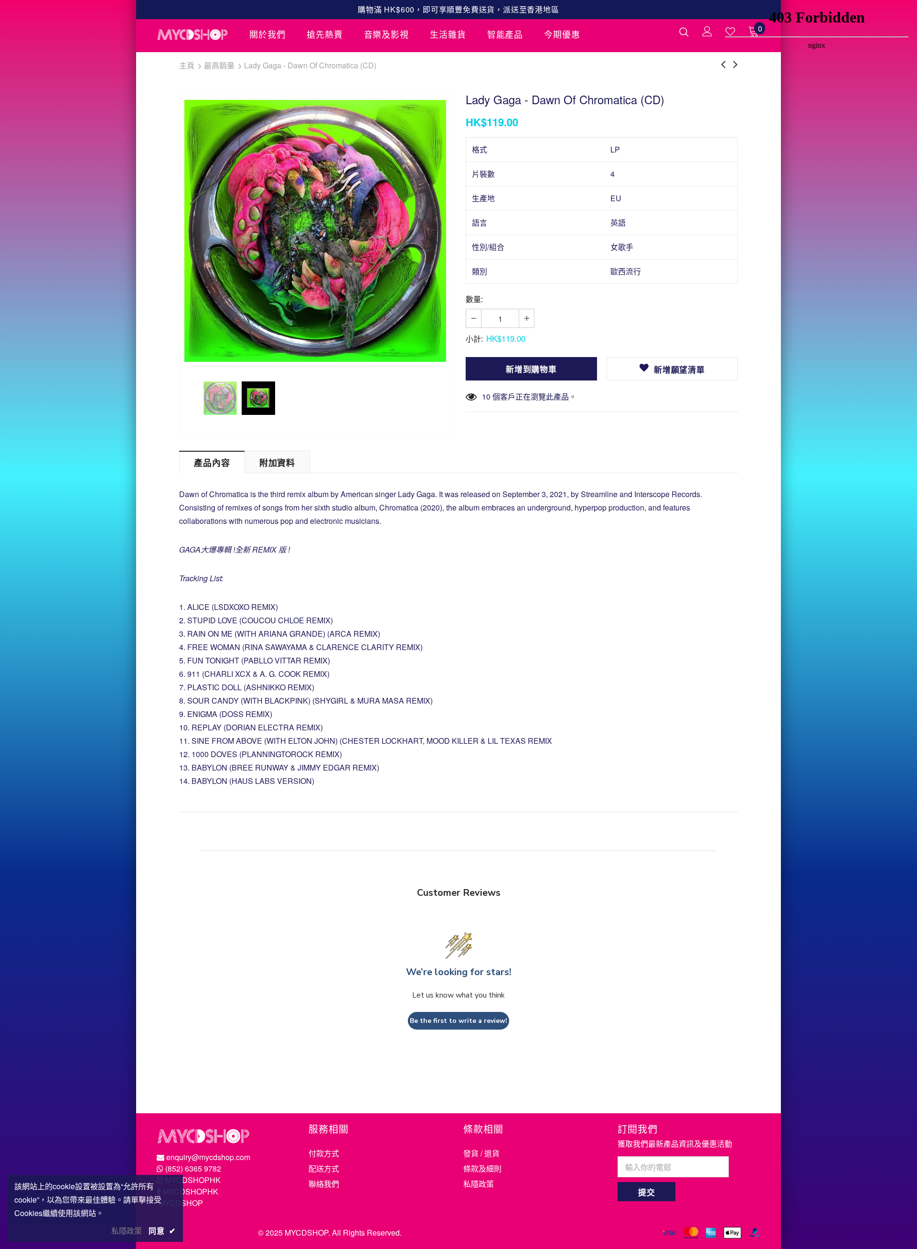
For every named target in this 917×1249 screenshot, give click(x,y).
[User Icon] (707, 31)
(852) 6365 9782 (193, 1168)
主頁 (186, 65)
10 (486, 396)
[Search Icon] (684, 31)
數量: (474, 298)
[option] (315, 231)
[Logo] (196, 34)
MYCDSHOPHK (193, 1179)
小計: (474, 338)
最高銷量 (219, 65)
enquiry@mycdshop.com (208, 1156)
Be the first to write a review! (458, 1020)
